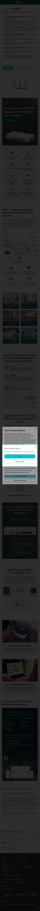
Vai (20, 456)
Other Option (20, 462)
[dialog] (20, 455)
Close (35, 446)
